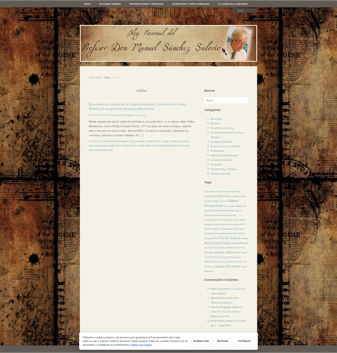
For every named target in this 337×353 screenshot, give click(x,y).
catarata (141, 141)
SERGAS (208, 261)
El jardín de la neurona (233, 4)
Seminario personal (220, 173)
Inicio (87, 4)
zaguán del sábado (228, 266)
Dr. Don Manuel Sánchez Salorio (118, 115)
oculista (221, 247)
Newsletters (216, 164)
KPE (91, 150)
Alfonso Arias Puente (232, 191)
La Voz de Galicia (227, 237)
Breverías (215, 123)
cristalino (174, 141)
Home (107, 77)
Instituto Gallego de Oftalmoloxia (218, 228)
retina (110, 150)
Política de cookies (141, 344)
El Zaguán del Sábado (222, 141)
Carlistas (227, 196)
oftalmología (230, 247)
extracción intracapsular (226, 215)
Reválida (214, 257)
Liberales (244, 238)
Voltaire (239, 261)
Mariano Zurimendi (240, 243)
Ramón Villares (240, 252)
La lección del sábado (221, 159)
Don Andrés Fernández (233, 205)
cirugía (165, 141)
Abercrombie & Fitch (213, 191)
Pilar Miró (240, 247)
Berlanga (208, 196)
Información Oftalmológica (224, 155)
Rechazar (223, 340)
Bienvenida (216, 118)
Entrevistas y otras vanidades (191, 4)
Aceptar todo (201, 340)
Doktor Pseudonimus (221, 203)
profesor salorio (224, 252)
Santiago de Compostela (229, 257)
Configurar (244, 340)
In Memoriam (217, 150)
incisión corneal (128, 145)
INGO (242, 224)
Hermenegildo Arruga (229, 219)
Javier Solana (238, 228)
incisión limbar (144, 145)
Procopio (208, 252)
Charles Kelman (153, 141)
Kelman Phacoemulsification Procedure (171, 145)
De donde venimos (110, 4)
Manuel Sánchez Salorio (217, 243)
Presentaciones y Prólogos (146, 4)
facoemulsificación (111, 145)
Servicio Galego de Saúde (223, 261)
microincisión (100, 150)
